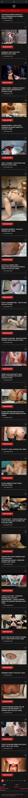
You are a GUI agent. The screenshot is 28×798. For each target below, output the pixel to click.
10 (24, 780)
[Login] (26, 2)
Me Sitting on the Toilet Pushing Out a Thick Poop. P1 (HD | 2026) (13, 638)
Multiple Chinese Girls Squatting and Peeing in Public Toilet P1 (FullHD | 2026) (13, 267)
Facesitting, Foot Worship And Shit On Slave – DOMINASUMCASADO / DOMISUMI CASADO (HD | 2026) (13, 559)
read (15, 10)
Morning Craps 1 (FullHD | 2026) (13, 673)
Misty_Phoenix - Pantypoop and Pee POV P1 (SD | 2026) (13, 164)
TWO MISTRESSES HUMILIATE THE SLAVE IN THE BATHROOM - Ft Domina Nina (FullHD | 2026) (12, 708)
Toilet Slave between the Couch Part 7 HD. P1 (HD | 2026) (13, 745)
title (19, 10)
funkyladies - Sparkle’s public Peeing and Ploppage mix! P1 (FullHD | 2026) (13, 90)
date (8, 10)
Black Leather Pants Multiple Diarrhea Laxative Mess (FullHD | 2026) (13, 413)
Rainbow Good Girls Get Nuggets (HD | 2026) (10, 53)
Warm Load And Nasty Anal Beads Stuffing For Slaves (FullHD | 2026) (11, 376)
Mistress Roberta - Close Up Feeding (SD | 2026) (12, 230)
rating (11, 10)
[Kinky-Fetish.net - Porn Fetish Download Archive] (14, 6)
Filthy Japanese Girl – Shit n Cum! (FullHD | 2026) (14, 303)
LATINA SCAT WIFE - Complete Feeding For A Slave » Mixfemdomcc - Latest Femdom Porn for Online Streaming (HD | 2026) (13, 600)
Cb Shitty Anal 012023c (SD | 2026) (13, 449)
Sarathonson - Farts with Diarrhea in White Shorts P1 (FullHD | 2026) (12, 127)
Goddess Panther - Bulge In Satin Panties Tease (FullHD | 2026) (13, 339)
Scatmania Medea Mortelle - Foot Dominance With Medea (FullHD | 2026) (12, 16)
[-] (25, 27)
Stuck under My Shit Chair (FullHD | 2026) (11, 484)
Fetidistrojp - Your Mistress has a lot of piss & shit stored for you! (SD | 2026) (13, 521)
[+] (25, 25)
